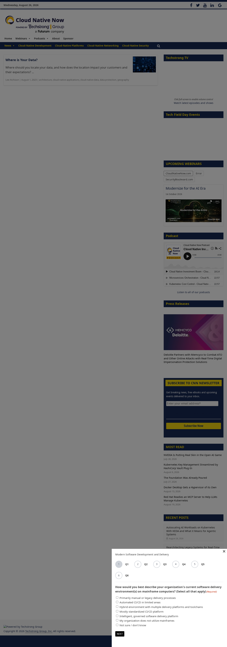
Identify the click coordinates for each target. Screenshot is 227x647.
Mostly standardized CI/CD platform (142, 611)
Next (120, 633)
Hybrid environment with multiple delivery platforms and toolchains (161, 607)
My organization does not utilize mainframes (147, 620)
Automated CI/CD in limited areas (140, 602)
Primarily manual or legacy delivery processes (148, 598)
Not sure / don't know (133, 625)
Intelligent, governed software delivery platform (149, 616)
